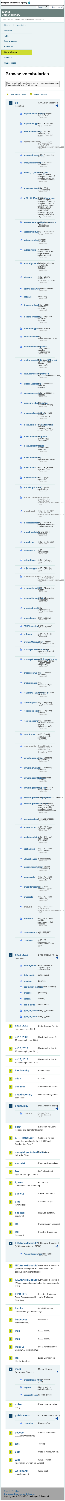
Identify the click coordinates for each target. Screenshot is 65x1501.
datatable (28, 297)
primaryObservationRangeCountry (30, 659)
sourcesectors (30, 827)
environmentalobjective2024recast (30, 360)
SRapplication (30, 859)
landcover (21, 1319)
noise (18, 1404)
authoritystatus (30, 263)
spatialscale (29, 849)
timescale (28, 897)
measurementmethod (30, 446)
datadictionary (23, 1094)
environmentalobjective (30, 346)
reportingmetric (30, 711)
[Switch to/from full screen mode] (46, 7)
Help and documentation (15, 25)
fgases (19, 1182)
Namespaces (10, 63)
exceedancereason (30, 393)
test (17, 1443)
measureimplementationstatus (30, 425)
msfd (18, 1369)
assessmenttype (30, 232)
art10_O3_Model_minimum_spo (30, 198)
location (28, 981)
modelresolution (30, 532)
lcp (17, 1358)
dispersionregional (30, 317)
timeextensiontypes (30, 887)
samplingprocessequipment (30, 798)
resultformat (29, 734)
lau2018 (19, 1346)
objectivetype (30, 568)
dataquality (21, 1105)
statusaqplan (30, 877)
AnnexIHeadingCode (30, 1254)
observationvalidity (30, 588)
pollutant (28, 634)
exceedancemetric (30, 384)
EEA (16, 2)
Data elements (10, 41)
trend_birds (29, 1005)
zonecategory (30, 932)
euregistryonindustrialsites (26, 1152)
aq (16, 102)
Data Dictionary (27, 20)
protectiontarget (30, 683)
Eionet (16, 20)
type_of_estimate (30, 1010)
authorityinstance (30, 240)
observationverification (30, 598)
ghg (17, 1201)
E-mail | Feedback (12, 1491)
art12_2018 (21, 1026)
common (20, 1086)
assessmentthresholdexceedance (30, 222)
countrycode (30, 966)
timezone (28, 918)
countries (28, 1423)
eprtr (18, 1126)
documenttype (30, 328)
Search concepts (40, 94)
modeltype (29, 542)
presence (28, 993)
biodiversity (22, 1070)
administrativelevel (30, 131)
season (27, 999)
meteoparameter (30, 477)
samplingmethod (30, 768)
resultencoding (30, 721)
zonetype (28, 940)
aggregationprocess (30, 155)
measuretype (30, 467)
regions (27, 1387)
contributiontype (30, 289)
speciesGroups (30, 1395)
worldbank (21, 1471)
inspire (19, 1308)
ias (16, 1224)
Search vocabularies (18, 94)
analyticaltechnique (30, 163)
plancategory (30, 618)
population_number (30, 987)
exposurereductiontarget (30, 403)
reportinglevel (30, 703)
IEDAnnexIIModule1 (26, 1243)
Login (41, 7)
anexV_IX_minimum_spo (30, 172)
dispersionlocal (30, 305)
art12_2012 (21, 955)
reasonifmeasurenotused (30, 693)
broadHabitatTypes (30, 1380)
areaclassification (30, 188)
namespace (29, 550)
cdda (18, 1078)
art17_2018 (21, 1059)
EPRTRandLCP (24, 1138)
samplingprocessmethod (30, 803)
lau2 (17, 1338)
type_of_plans (30, 1016)
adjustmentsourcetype (30, 113)
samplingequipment (30, 758)
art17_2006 (21, 1037)
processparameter (30, 673)
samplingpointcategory (30, 778)
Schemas (8, 47)
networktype (29, 560)
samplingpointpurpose (30, 788)
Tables (7, 36)
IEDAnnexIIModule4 (26, 1280)
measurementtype (30, 457)
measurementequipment (30, 436)
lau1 (17, 1330)
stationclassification (30, 867)
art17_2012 (21, 1048)
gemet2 (19, 1193)
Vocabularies (10, 52)
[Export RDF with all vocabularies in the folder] (57, 106)
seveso (19, 1432)
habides (20, 1212)
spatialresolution (30, 837)
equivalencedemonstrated (30, 374)
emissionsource (30, 337)
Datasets (8, 30)
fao (17, 1171)
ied (17, 1232)
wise (17, 1459)
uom (17, 1451)
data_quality (29, 975)
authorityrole (30, 250)
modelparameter (30, 523)
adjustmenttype (30, 123)
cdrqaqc (28, 277)
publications (22, 1415)
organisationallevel (30, 608)
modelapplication (30, 487)
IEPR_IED (21, 1294)
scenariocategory (30, 819)
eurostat (20, 1163)
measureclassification (30, 413)
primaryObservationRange (30, 649)
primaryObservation (30, 642)
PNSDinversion (30, 626)
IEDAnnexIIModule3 (26, 1265)
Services (8, 57)
